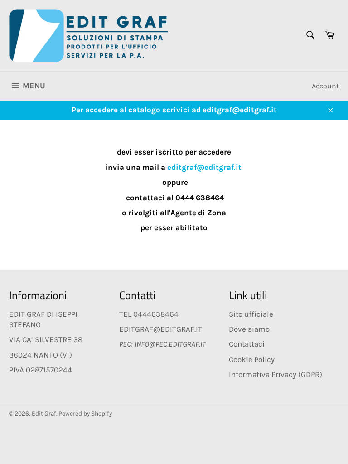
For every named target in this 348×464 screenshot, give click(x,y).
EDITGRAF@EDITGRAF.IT (160, 329)
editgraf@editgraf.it (204, 167)
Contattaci (247, 343)
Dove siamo (249, 329)
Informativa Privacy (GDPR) (275, 374)
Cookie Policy (252, 359)
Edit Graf (44, 413)
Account (325, 86)
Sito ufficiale (251, 314)
